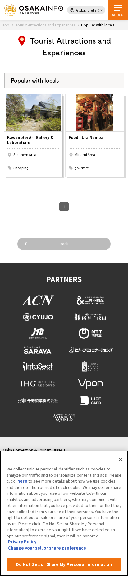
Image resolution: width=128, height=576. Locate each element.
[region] (64, 513)
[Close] (120, 459)
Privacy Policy (22, 542)
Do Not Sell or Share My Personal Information (64, 564)
